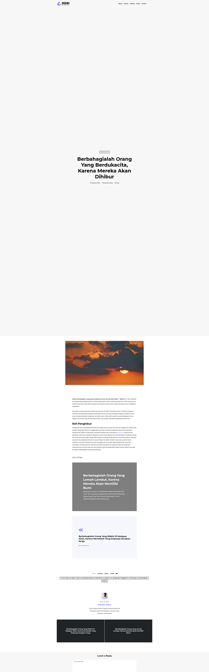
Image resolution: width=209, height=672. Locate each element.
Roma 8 (104, 581)
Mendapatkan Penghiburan (120, 578)
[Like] (116, 573)
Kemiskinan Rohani (87, 578)
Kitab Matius (99, 578)
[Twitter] (147, 3)
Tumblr (112, 573)
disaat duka (120, 432)
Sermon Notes (104, 152)
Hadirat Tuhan (75, 578)
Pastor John (104, 604)
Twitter (106, 573)
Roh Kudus (134, 578)
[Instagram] (150, 3)
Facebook (100, 573)
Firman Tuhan (65, 578)
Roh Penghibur (143, 578)
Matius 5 (107, 578)
